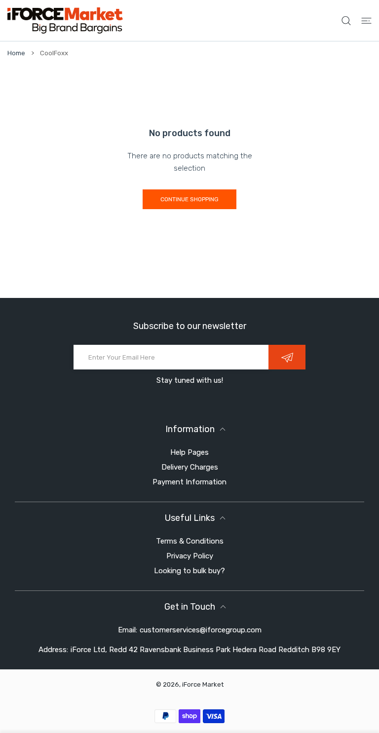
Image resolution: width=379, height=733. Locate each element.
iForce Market (203, 684)
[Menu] (366, 20)
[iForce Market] (65, 20)
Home (16, 53)
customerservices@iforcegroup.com (201, 629)
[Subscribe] (286, 357)
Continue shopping (189, 199)
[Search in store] (346, 20)
